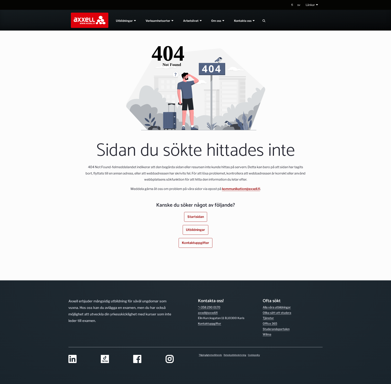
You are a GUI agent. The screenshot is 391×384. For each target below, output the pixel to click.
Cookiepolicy (254, 355)
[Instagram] (179, 359)
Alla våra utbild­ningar (277, 307)
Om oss (216, 20)
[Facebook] (147, 359)
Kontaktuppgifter (195, 243)
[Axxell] (88, 20)
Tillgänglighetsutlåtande (210, 355)
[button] (312, 5)
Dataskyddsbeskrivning (235, 355)
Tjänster (268, 318)
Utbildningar (124, 20)
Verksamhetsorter (158, 20)
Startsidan (195, 217)
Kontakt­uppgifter (209, 323)
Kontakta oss (243, 20)
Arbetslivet (191, 20)
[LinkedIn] (82, 359)
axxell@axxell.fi (208, 312)
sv (298, 5)
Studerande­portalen (276, 329)
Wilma (267, 334)
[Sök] (264, 20)
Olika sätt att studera (277, 312)
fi (292, 5)
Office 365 (270, 323)
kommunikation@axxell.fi (241, 189)
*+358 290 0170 (209, 307)
